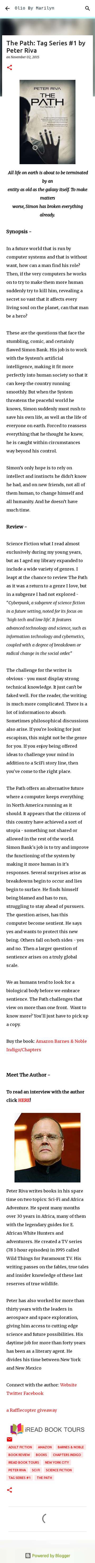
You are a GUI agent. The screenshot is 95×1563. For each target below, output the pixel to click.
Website (68, 1384)
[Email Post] (9, 1441)
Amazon (44, 1041)
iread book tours (23, 1462)
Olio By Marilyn (34, 8)
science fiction (59, 1470)
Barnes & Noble (70, 1041)
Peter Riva (17, 1470)
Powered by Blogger (50, 1555)
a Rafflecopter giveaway (31, 1410)
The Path (44, 1477)
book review (19, 1455)
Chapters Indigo (67, 1455)
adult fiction (20, 1447)
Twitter (14, 1393)
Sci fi (36, 1470)
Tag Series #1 (19, 1477)
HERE (24, 1100)
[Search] (87, 8)
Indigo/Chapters (23, 1049)
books (41, 1455)
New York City (57, 1462)
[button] (9, 67)
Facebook (33, 1393)
